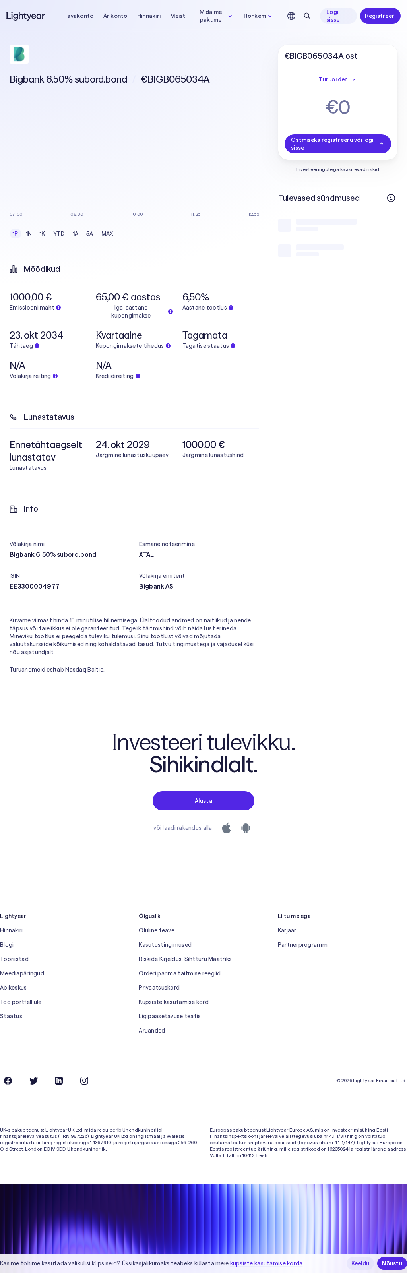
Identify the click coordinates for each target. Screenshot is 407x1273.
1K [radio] (42, 233)
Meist (177, 15)
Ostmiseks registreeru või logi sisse (332, 143)
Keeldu (360, 1263)
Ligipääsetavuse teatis (170, 1016)
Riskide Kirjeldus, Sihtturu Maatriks (185, 959)
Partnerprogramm (303, 944)
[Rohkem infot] (391, 198)
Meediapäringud (22, 973)
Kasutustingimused (165, 944)
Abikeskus (13, 987)
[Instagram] (84, 1081)
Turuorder (333, 79)
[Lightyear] (26, 16)
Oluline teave (156, 930)
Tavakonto (79, 15)
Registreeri (380, 15)
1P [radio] (15, 233)
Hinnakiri (149, 15)
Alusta (203, 800)
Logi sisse (332, 15)
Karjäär (287, 930)
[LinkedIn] (59, 1081)
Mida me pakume (211, 15)
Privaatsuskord (159, 987)
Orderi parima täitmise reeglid (180, 973)
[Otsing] (307, 16)
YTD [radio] (59, 233)
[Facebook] (8, 1081)
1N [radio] (29, 233)
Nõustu (392, 1263)
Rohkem (255, 15)
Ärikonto (115, 15)
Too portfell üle (20, 1002)
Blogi (7, 944)
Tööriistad (14, 959)
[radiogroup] (63, 233)
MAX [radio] (107, 233)
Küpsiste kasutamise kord (174, 1002)
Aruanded (152, 1030)
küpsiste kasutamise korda (266, 1263)
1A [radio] (76, 233)
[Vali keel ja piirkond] (291, 16)
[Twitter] (33, 1081)
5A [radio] (89, 233)
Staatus (11, 1016)
